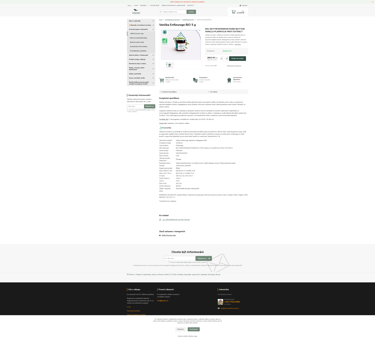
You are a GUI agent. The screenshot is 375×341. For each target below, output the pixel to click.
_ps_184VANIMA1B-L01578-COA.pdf (176, 220)
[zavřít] (372, 2)
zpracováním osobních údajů (143, 110)
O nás (129, 307)
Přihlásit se (149, 106)
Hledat (191, 12)
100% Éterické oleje (137, 34)
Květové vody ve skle (137, 42)
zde (196, 336)
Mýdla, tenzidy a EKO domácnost (136, 69)
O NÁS (136, 5)
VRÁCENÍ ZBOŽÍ (154, 5)
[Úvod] (142, 12)
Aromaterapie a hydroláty (138, 29)
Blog (129, 5)
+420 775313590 (232, 301)
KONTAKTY (190, 5)
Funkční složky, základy (137, 59)
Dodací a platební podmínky (136, 315)
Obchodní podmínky (133, 311)
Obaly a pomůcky (135, 74)
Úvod (160, 20)
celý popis (238, 44)
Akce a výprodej (134, 21)
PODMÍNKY (143, 5)
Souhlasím (194, 329)
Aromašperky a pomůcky (138, 51)
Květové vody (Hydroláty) (138, 38)
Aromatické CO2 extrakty (138, 46)
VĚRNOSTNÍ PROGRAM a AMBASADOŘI (173, 5)
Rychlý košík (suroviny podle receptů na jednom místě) (139, 83)
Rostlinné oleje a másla (137, 64)
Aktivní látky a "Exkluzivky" (139, 55)
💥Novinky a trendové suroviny (140, 25)
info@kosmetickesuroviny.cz (230, 308)
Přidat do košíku (237, 58)
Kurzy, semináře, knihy (137, 78)
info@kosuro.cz (162, 301)
